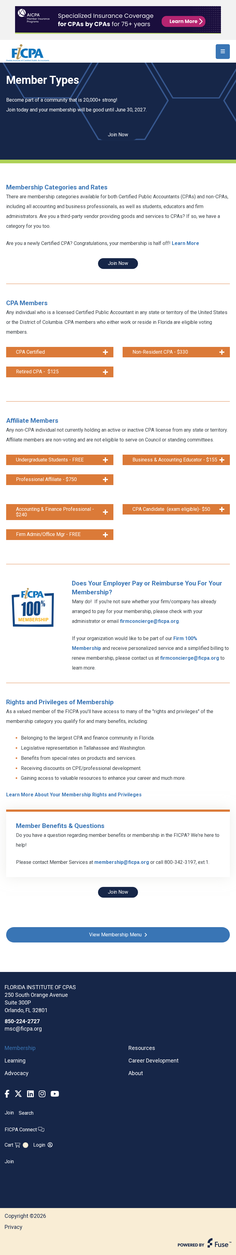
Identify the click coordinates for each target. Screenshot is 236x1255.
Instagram (42, 1094)
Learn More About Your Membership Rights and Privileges (74, 795)
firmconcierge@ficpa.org (149, 621)
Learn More (185, 243)
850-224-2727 (22, 1021)
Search (26, 1113)
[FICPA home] (27, 52)
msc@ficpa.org (23, 1028)
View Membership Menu (115, 935)
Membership (20, 1048)
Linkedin (30, 1094)
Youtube (54, 1094)
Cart (15, 1145)
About (135, 1073)
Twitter (18, 1094)
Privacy (13, 1227)
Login (39, 1145)
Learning (15, 1060)
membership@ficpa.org (121, 862)
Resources (141, 1048)
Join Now (118, 135)
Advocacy (17, 1073)
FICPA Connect (21, 1130)
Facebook (7, 1094)
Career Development (153, 1060)
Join (9, 1113)
